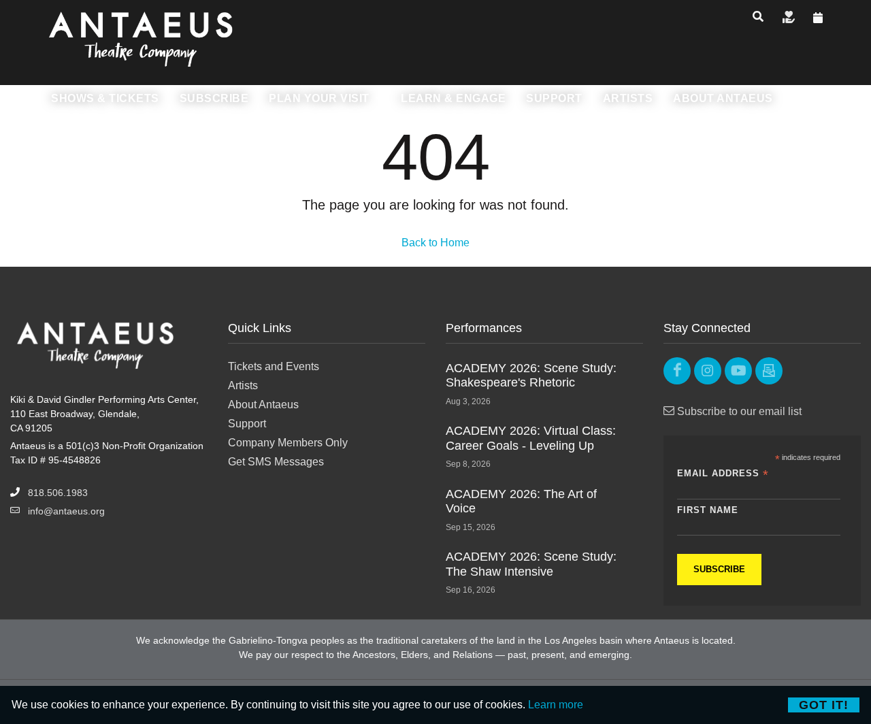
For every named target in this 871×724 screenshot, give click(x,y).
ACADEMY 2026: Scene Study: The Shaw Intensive (531, 564)
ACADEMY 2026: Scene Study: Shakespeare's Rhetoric (531, 375)
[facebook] (677, 370)
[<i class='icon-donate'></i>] (789, 18)
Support (247, 423)
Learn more (555, 704)
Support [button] (554, 98)
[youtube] (738, 370)
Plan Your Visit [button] (320, 98)
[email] (769, 370)
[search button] (758, 17)
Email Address (723, 473)
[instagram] (707, 370)
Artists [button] (628, 98)
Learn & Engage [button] (453, 98)
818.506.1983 (58, 492)
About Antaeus (263, 404)
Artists (243, 385)
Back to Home (435, 242)
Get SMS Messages (276, 461)
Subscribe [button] (214, 98)
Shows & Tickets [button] (105, 98)
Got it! (824, 705)
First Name (707, 510)
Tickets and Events (273, 366)
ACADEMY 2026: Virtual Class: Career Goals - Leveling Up (531, 438)
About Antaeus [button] (723, 98)
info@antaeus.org (66, 511)
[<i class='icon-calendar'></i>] (818, 18)
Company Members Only (288, 442)
